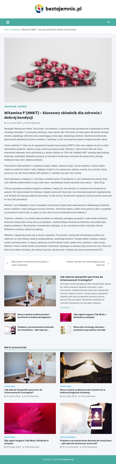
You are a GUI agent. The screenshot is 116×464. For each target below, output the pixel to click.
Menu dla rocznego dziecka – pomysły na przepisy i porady (90, 328)
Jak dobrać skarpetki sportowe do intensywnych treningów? (23, 391)
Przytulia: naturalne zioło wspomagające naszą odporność (85, 263)
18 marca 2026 (14, 396)
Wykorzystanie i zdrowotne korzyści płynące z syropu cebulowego (30, 263)
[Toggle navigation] (7, 22)
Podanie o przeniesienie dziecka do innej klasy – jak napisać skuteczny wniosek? (36, 330)
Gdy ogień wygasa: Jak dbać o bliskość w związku (90, 316)
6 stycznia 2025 (14, 123)
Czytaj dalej (65, 307)
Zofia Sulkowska (32, 123)
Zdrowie (22, 106)
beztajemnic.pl (66, 459)
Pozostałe (9, 386)
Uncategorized (68, 437)
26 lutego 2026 (69, 396)
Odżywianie (10, 106)
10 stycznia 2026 (70, 447)
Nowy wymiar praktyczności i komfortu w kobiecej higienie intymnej (34, 317)
